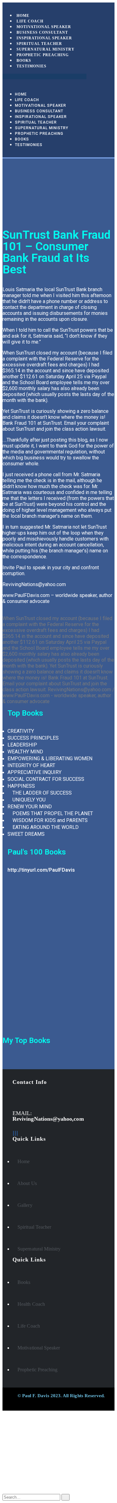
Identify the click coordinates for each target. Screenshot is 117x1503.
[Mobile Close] (4, 1413)
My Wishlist (28, 1474)
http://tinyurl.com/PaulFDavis (41, 870)
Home (21, 94)
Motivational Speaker (40, 105)
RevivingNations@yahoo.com (34, 584)
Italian (21, 1451)
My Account (29, 1462)
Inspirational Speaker (41, 117)
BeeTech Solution (46, 1402)
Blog (20, 1468)
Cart (20, 1480)
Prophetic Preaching (43, 55)
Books (22, 139)
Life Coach (27, 100)
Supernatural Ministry (41, 128)
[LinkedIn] (15, 1133)
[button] (44, 76)
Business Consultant (39, 111)
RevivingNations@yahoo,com (48, 1119)
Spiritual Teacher (36, 122)
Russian (23, 1440)
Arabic (21, 1445)
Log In (22, 1486)
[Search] (65, 1497)
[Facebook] (13, 1133)
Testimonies (31, 66)
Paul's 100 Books (36, 852)
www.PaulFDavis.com (26, 595)
